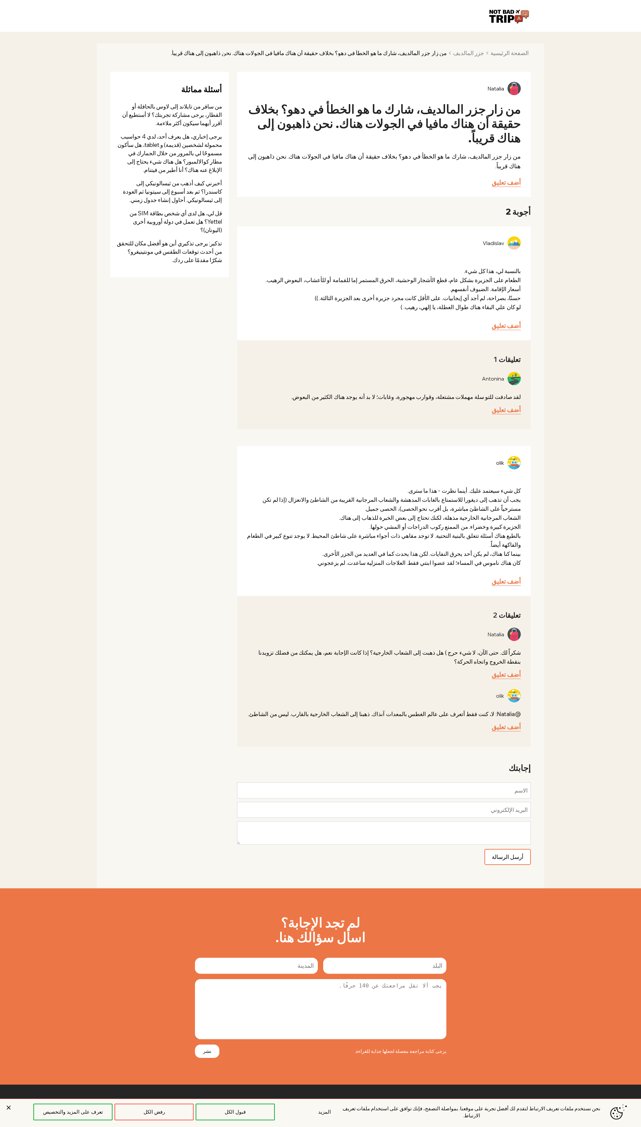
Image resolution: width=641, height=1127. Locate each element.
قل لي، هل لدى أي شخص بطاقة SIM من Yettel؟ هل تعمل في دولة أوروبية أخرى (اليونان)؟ (176, 221)
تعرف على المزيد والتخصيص (73, 1112)
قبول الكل (235, 1112)
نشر (207, 1051)
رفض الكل (154, 1112)
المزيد (324, 1112)
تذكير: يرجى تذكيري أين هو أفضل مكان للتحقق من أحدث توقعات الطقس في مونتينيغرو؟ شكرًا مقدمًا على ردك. (169, 251)
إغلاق (9, 1108)
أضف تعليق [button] (506, 182)
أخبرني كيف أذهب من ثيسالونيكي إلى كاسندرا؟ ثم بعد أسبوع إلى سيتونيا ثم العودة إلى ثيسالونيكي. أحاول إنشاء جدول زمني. (172, 191)
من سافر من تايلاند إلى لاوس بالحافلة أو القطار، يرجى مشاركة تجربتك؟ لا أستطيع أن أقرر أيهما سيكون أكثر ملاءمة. (172, 115)
